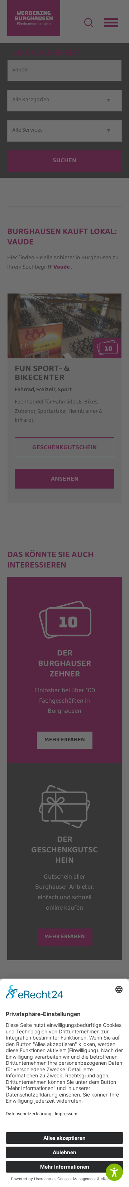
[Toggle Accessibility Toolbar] (114, 1172)
